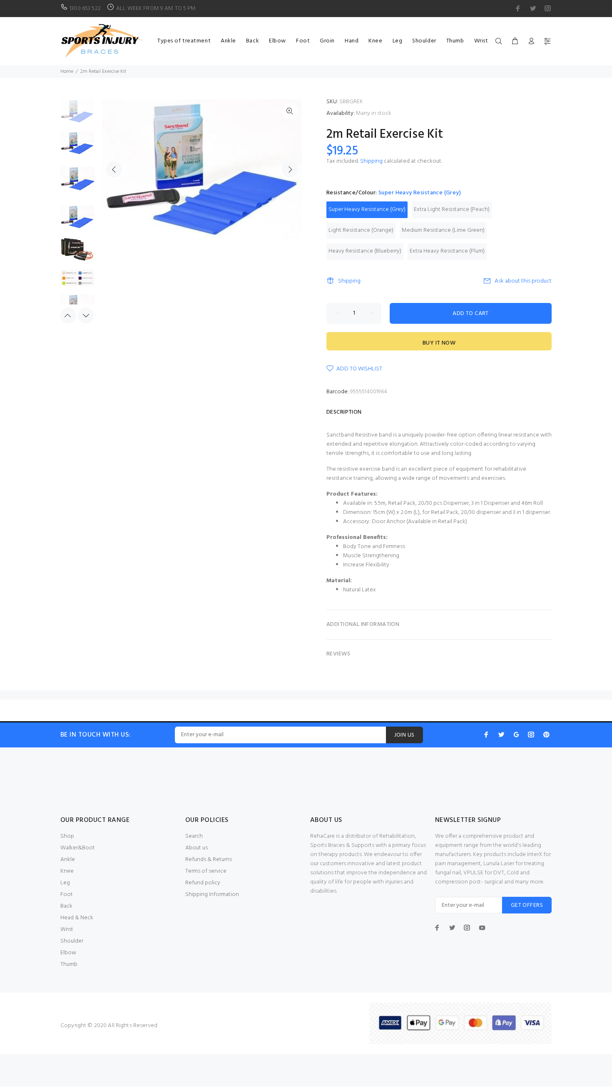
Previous (114, 169)
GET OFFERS (527, 905)
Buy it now (439, 343)
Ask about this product (523, 281)
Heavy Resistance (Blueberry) (364, 251)
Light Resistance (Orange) (360, 230)
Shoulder (71, 941)
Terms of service (205, 871)
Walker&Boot (77, 848)
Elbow (68, 953)
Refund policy (202, 883)
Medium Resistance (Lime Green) (443, 230)
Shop (67, 836)
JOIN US (404, 735)
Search (194, 836)
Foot (66, 894)
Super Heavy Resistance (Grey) (367, 209)
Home (66, 71)
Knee (67, 871)
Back (66, 906)
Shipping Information (212, 894)
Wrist (66, 929)
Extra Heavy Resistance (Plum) (447, 251)
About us (196, 848)
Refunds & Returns (208, 859)
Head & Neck (76, 918)
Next (290, 169)
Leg (65, 883)
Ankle (67, 859)
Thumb (68, 964)
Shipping (371, 161)
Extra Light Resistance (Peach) (452, 209)
